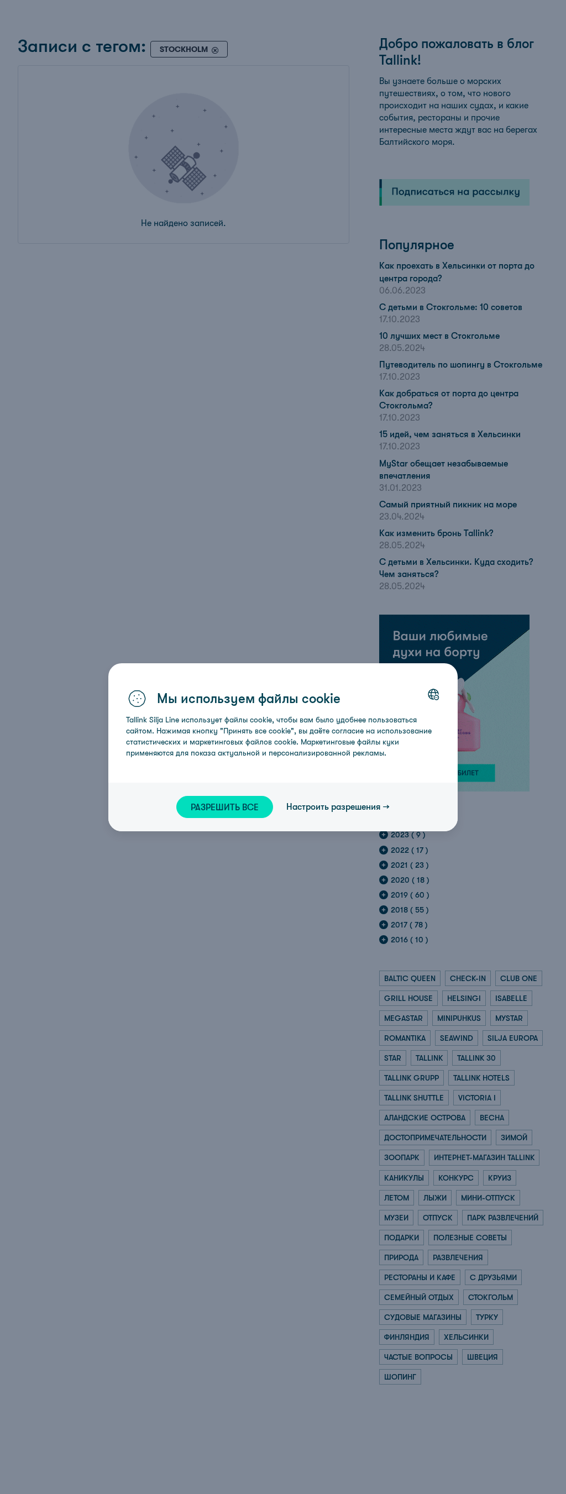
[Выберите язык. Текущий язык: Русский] (433, 694)
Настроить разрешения (333, 806)
